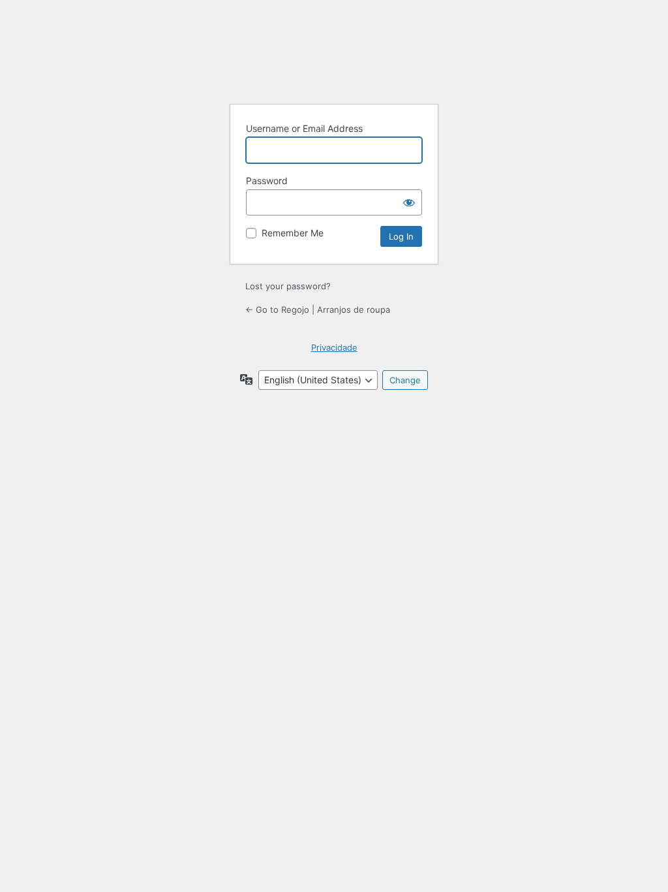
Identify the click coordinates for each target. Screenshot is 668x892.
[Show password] (409, 202)
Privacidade (334, 347)
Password (267, 180)
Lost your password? (288, 286)
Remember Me (293, 232)
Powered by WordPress (334, 60)
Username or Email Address (304, 128)
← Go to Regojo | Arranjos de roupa (317, 309)
